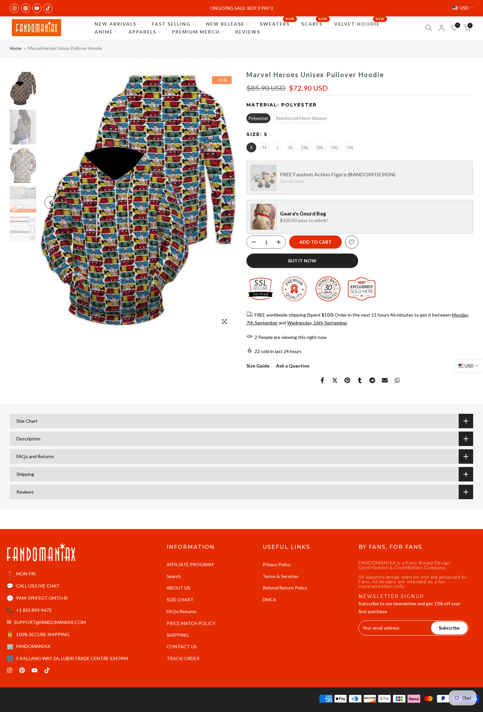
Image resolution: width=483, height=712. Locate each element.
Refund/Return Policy (285, 587)
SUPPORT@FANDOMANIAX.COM (50, 622)
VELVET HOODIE (359, 23)
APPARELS (142, 31)
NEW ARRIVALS (115, 24)
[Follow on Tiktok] (48, 8)
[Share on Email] (385, 380)
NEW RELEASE (225, 24)
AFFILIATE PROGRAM (190, 564)
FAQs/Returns (181, 611)
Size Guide (257, 365)
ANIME (104, 31)
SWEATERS (277, 23)
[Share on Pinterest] (347, 380)
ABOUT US (178, 587)
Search (174, 576)
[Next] (225, 202)
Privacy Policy (276, 564)
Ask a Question (293, 365)
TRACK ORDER (183, 658)
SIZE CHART (180, 599)
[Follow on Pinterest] (25, 8)
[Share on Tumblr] (360, 380)
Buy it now (302, 260)
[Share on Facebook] (322, 380)
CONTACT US (182, 646)
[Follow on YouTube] (36, 8)
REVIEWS (247, 31)
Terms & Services (280, 576)
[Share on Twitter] (335, 380)
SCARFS (314, 23)
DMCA (269, 599)
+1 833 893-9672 (34, 610)
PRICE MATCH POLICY (191, 623)
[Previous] (51, 202)
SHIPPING (178, 635)
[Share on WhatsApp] (397, 380)
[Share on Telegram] (372, 380)
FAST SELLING (171, 24)
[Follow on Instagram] (14, 8)
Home (15, 48)
